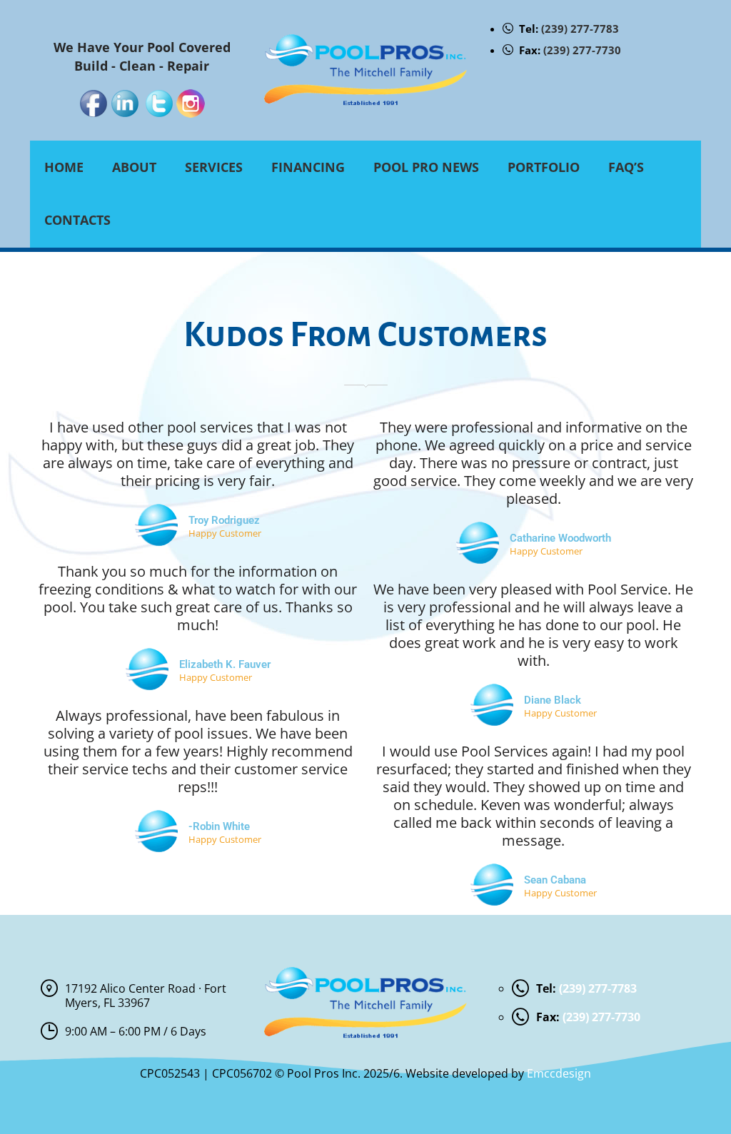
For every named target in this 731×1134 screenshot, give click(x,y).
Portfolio (544, 167)
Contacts (77, 219)
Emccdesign (559, 1073)
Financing (308, 167)
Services (214, 167)
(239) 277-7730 (582, 50)
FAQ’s (626, 167)
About (134, 167)
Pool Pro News (426, 167)
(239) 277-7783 (580, 28)
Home (64, 167)
